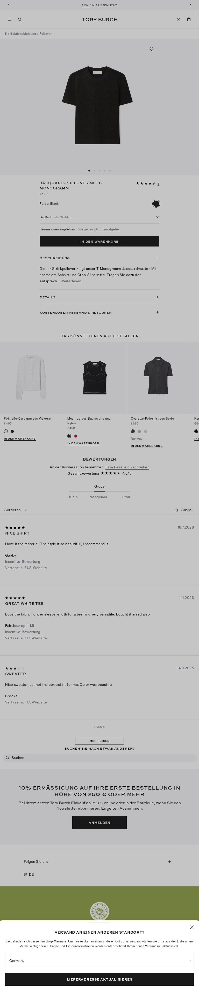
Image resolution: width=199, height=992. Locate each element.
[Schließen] (191, 927)
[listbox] (99, 960)
